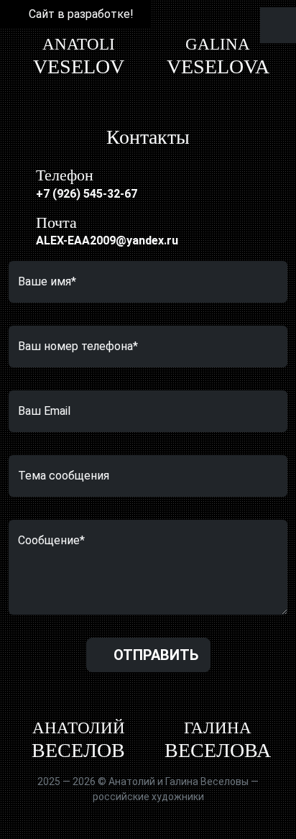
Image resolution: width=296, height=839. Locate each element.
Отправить (154, 655)
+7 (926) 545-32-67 (86, 194)
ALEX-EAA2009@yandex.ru (107, 240)
